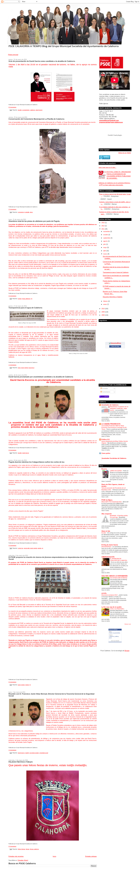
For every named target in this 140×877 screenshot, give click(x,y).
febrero (105, 301)
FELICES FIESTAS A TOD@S (21, 762)
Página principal (13, 54)
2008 (103, 315)
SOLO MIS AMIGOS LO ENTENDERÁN (114, 576)
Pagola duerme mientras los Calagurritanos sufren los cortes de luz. (37, 462)
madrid (27, 753)
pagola (19, 298)
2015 (103, 222)
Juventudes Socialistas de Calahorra (114, 458)
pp (31, 298)
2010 (103, 308)
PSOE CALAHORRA (114, 633)
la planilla (26, 212)
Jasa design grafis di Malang (118, 578)
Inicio (54, 856)
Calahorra (111, 636)
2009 (103, 312)
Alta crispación (107, 514)
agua (19, 367)
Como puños (106, 453)
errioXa (104, 593)
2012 (103, 226)
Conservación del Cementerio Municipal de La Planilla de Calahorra (36, 119)
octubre (105, 234)
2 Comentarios (12, 209)
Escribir (104, 533)
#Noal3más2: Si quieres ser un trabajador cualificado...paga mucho (119, 408)
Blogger (127, 650)
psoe (110, 637)
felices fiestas (21, 849)
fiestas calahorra (34, 849)
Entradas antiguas (91, 856)
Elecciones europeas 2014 (110, 595)
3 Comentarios (12, 296)
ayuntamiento (25, 110)
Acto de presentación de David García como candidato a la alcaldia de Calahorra (42, 61)
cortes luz (20, 548)
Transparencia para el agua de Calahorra (25, 308)
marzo (105, 254)
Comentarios (106, 392)
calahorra (32, 110)
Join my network (115, 640)
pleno (31, 212)
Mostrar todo (128, 624)
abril (104, 251)
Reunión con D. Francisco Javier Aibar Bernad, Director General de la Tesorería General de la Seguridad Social (51, 695)
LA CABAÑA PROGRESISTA (111, 424)
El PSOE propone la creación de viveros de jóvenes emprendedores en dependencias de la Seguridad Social (51, 558)
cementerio (21, 212)
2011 (103, 229)
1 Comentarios (12, 365)
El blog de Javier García (110, 545)
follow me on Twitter (124, 153)
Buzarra (104, 469)
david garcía (39, 110)
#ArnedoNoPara (107, 546)
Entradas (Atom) (23, 860)
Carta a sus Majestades (117, 609)
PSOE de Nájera (107, 500)
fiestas (27, 849)
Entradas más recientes (16, 856)
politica (117, 636)
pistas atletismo (26, 298)
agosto (105, 241)
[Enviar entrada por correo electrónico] (10, 110)
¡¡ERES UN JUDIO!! (116, 470)
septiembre (107, 238)
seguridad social (43, 753)
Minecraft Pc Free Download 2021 (112, 502)
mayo (105, 247)
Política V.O (105, 439)
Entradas (105, 388)
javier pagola (24, 367)
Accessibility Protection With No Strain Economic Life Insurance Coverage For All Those (114, 427)
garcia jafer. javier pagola (30, 548)
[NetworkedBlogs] (115, 343)
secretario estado (34, 753)
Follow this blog (115, 346)
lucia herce (31, 367)
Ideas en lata (106, 531)
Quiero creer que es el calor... (107, 167)
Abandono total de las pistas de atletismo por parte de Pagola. (34, 221)
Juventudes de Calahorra (110, 405)
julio (104, 244)
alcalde (20, 110)
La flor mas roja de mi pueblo (112, 607)
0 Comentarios (12, 107)
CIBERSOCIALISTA (108, 557)
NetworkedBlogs (113, 629)
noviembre (106, 231)
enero (105, 304)
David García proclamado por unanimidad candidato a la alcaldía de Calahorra (41, 377)
